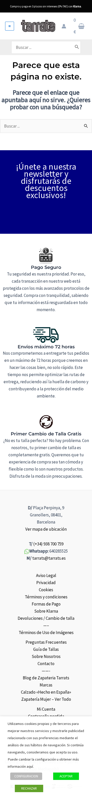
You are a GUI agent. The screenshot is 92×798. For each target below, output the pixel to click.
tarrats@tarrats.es (49, 558)
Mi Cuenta (46, 709)
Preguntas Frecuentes (46, 642)
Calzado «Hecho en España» (46, 692)
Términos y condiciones (46, 597)
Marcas (46, 685)
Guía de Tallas (46, 649)
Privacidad (46, 582)
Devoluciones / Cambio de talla (46, 618)
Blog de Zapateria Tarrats (46, 678)
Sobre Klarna (46, 611)
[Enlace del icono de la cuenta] (64, 26)
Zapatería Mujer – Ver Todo (46, 699)
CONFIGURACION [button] (26, 776)
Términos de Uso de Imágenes (46, 632)
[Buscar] (77, 47)
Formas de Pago (46, 604)
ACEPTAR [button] (66, 776)
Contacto (46, 663)
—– (46, 625)
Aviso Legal (46, 575)
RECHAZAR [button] (29, 788)
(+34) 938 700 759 (48, 544)
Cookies (46, 590)
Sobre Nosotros (46, 656)
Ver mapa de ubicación (46, 529)
